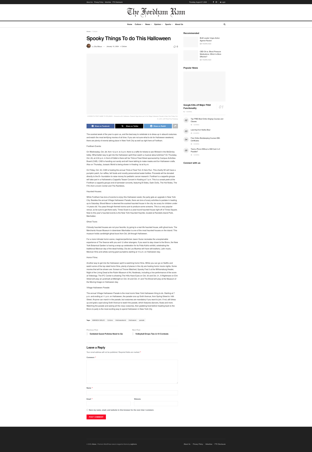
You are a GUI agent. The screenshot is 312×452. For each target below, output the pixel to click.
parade (141, 320)
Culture (138, 24)
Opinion (157, 24)
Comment (91, 357)
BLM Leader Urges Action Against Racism (210, 39)
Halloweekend (121, 320)
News (147, 24)
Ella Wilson (98, 46)
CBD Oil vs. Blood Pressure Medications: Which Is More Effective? (210, 54)
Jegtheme (133, 444)
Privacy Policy (98, 2)
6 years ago (206, 44)
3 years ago (206, 60)
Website (137, 399)
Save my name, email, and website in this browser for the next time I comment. (121, 410)
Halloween (132, 320)
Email (90, 399)
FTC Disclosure (117, 2)
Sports (168, 24)
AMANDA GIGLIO (98, 320)
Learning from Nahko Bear (200, 130)
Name (90, 388)
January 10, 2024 (113, 46)
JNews (94, 444)
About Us (90, 2)
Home (129, 24)
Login (223, 2)
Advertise (108, 2)
